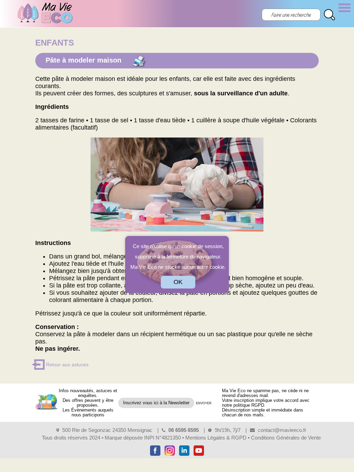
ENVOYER (204, 403)
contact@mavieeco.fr (282, 430)
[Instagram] (169, 455)
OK (178, 282)
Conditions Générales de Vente (286, 438)
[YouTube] (198, 455)
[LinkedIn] (184, 455)
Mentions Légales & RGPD (215, 438)
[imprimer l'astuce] (139, 61)
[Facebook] (155, 455)
